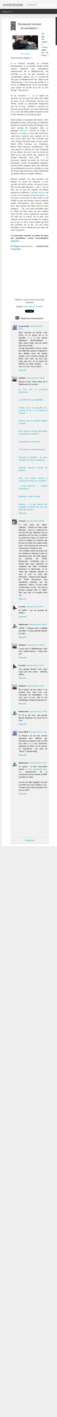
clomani (22, 521)
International (29, 306)
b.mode (22, 606)
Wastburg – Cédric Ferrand (29, 496)
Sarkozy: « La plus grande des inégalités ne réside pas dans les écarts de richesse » (33, 507)
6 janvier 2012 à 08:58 (35, 521)
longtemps (16, 248)
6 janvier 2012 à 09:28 (35, 645)
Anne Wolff (23, 732)
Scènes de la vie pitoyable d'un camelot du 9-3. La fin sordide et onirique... (33, 410)
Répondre (22, 370)
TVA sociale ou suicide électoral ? (32, 449)
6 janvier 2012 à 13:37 (38, 762)
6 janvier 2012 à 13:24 (38, 732)
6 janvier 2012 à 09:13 (35, 606)
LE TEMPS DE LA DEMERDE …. (32, 399)
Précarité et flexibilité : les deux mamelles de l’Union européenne (33, 458)
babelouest (23, 624)
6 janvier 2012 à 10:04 (35, 665)
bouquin (41, 192)
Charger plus (30, 840)
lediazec (39, 306)
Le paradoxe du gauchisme (29, 441)
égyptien (15, 240)
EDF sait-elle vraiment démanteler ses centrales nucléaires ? (33, 432)
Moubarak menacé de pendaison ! (29, 26)
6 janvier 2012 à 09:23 (38, 624)
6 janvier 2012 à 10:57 (35, 685)
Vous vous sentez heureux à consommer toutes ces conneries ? (33, 479)
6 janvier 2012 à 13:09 (38, 711)
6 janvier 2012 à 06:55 (35, 378)
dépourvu (23, 130)
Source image (25, 54)
